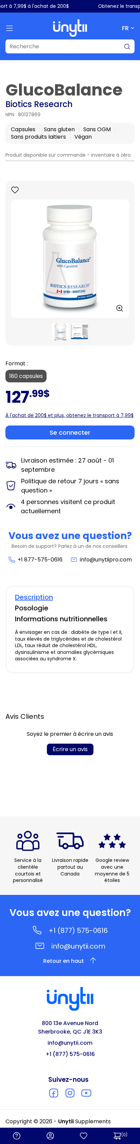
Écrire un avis (70, 749)
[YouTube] (86, 1093)
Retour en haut (63, 961)
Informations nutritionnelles (61, 619)
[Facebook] (53, 1093)
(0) (124, 1135)
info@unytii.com (78, 946)
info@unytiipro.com (106, 560)
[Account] (50, 1136)
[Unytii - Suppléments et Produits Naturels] (70, 28)
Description (34, 597)
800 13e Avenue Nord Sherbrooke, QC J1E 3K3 (70, 1027)
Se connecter (70, 432)
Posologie (31, 608)
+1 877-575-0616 (40, 560)
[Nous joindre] (17, 1136)
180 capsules (26, 376)
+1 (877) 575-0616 (78, 930)
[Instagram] (70, 1093)
